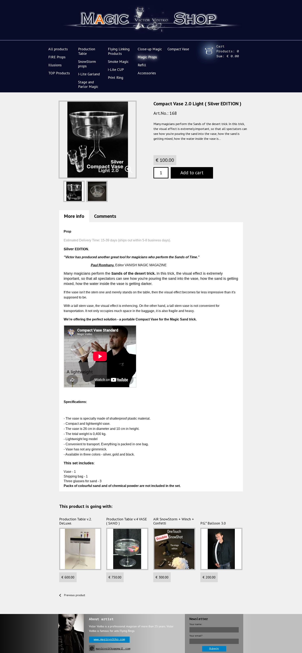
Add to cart (191, 173)
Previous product (74, 595)
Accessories (147, 73)
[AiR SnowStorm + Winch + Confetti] (174, 549)
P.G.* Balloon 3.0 (213, 523)
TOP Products (59, 73)
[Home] (151, 20)
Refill (142, 65)
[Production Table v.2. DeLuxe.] (80, 549)
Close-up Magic (150, 49)
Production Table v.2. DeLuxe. (75, 521)
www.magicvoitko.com (109, 639)
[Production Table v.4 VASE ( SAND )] (127, 549)
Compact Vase (178, 49)
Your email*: (196, 635)
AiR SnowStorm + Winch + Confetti (173, 521)
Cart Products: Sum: (227, 51)
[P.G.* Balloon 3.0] (221, 549)
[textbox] (160, 172)
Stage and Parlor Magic (88, 84)
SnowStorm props (87, 63)
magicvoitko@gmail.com (113, 648)
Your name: (195, 624)
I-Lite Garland (89, 74)
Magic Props (147, 57)
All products (58, 49)
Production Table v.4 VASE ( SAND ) (126, 521)
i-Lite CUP (116, 69)
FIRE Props (57, 57)
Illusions (55, 65)
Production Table (86, 51)
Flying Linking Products (119, 51)
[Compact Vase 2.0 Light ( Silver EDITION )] (129, 169)
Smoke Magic (118, 61)
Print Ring (115, 77)
